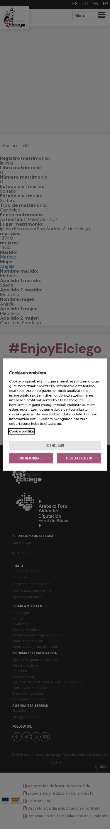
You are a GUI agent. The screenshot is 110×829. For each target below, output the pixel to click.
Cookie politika (21, 431)
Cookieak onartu (31, 458)
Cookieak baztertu (79, 458)
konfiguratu (55, 445)
